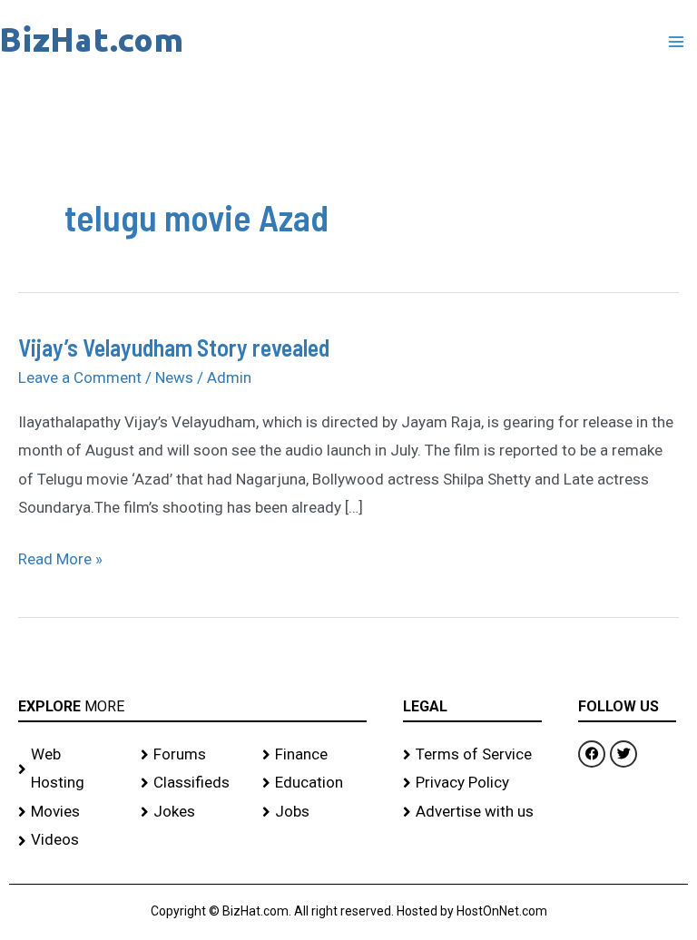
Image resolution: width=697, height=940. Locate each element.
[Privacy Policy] (473, 783)
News (174, 377)
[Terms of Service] (473, 754)
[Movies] (70, 812)
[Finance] (314, 754)
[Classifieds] (193, 783)
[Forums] (193, 754)
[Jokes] (193, 812)
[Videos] (70, 840)
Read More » (60, 556)
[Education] (314, 783)
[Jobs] (314, 812)
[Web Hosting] (70, 769)
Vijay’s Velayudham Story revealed (173, 347)
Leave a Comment (80, 377)
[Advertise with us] (473, 812)
